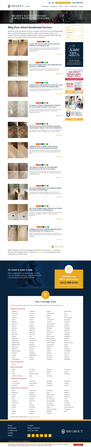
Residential (45, 6)
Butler (13, 369)
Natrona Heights (51, 342)
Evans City (32, 371)
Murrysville (49, 396)
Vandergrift (67, 403)
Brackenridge (15, 340)
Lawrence (31, 385)
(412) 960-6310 (77, 3)
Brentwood (14, 346)
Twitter (43, 41)
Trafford (66, 401)
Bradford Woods (16, 344)
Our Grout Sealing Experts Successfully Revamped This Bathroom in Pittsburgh (45, 189)
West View (67, 353)
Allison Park (15, 313)
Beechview (14, 328)
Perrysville (49, 357)
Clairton (31, 315)
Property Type (70, 30)
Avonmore (14, 401)
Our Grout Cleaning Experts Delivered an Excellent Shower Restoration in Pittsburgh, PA (45, 209)
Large (48, 317)
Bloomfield (14, 338)
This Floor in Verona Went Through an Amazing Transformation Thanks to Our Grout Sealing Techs (45, 127)
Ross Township (68, 317)
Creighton (31, 321)
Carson (13, 357)
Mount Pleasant (50, 394)
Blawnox (14, 336)
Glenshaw (31, 344)
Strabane (66, 383)
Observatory (50, 355)
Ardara (13, 398)
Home (10, 425)
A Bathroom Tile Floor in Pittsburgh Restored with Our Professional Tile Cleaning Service (45, 230)
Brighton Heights (16, 351)
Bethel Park (15, 334)
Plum (65, 313)
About (66, 6)
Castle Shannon (15, 359)
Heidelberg (32, 353)
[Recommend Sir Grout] (74, 108)
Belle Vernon (15, 403)
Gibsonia (31, 342)
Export (13, 413)
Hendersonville (33, 383)
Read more (59, 54)
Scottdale (49, 413)
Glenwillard (32, 346)
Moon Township (51, 336)
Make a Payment (33, 428)
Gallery (61, 6)
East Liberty (32, 328)
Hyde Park (32, 401)
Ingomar (49, 311)
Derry (13, 409)
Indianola (31, 359)
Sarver (48, 373)
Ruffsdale (49, 411)
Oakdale (49, 348)
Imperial (31, 357)
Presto (65, 315)
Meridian (49, 371)
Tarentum (66, 340)
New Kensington (51, 401)
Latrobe (31, 409)
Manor (48, 392)
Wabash (66, 346)
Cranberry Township (17, 376)
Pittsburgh (49, 359)
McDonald (49, 381)
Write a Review (49, 3)
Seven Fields (67, 369)
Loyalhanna (49, 390)
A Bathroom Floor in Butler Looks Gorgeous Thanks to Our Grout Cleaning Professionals (43, 147)
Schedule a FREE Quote (63, 2)
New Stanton (50, 403)
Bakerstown (15, 323)
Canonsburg (15, 381)
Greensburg (32, 394)
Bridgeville (14, 348)
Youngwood (67, 409)
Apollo (13, 396)
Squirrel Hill (67, 336)
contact (40, 252)
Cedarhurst (32, 311)
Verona (66, 344)
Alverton (14, 394)
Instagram (28, 435)
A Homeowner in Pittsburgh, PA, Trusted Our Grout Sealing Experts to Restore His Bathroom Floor (45, 86)
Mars (30, 376)
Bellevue (14, 330)
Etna (30, 336)
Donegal (14, 411)
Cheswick (31, 313)
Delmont (14, 407)
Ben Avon (14, 332)
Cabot (13, 371)
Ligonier (31, 413)
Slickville (66, 390)
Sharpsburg (67, 328)
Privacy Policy (48, 444)
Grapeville (31, 392)
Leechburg (32, 411)
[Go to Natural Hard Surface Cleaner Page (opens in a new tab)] (74, 81)
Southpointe (67, 381)
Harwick (31, 351)
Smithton (66, 392)
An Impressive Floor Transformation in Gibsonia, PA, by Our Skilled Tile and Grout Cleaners (44, 106)
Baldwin (14, 326)
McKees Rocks (50, 326)
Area (67, 27)
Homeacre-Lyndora (34, 373)
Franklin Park (32, 340)
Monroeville (50, 332)
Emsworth (31, 334)
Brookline (14, 353)
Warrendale (67, 348)
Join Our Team (32, 430)
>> (62, 246)
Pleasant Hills (67, 311)
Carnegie (14, 355)
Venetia (66, 385)
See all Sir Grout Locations (33, 416)
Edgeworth (32, 332)
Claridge (14, 405)
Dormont (31, 326)
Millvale (49, 330)
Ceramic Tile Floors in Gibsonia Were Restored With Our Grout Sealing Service (44, 44)
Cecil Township (15, 383)
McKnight (49, 328)
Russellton (66, 321)
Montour (49, 334)
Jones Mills (32, 407)
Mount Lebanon (51, 338)
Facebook (42, 41)
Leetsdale (49, 321)
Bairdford (14, 321)
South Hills (67, 330)
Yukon (65, 411)
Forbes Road (32, 390)
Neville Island (50, 344)
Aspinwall (14, 317)
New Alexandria (51, 398)
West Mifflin (67, 351)
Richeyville (49, 385)
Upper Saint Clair (68, 342)
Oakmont (49, 353)
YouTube (41, 435)
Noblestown (50, 346)
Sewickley (66, 323)
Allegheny (14, 311)
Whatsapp (45, 41)
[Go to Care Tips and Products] (74, 54)
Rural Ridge (67, 319)
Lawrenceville (50, 319)
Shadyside (66, 326)
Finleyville (14, 385)
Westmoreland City (69, 407)
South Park (67, 332)
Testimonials (73, 6)
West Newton (67, 405)
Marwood (49, 369)
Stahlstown (67, 396)
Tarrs (65, 398)
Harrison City (32, 396)
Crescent (31, 323)
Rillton (48, 407)
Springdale (67, 334)
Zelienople (66, 373)
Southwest (66, 394)
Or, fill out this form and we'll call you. (68, 285)
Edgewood (32, 330)
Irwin (30, 403)
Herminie (31, 398)
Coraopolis (32, 317)
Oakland (49, 351)
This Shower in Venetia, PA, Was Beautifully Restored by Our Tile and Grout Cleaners (43, 168)
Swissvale (66, 338)
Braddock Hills (15, 342)
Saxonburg (49, 376)
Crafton (31, 319)
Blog (51, 250)
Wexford (66, 355)
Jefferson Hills (50, 313)
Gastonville (32, 381)
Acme (13, 390)
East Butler (32, 369)
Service (68, 34)
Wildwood (66, 357)
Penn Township (50, 405)
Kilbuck (49, 315)
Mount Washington (51, 340)
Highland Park (32, 355)
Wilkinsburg (67, 359)
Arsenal (14, 315)
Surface (68, 37)
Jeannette (31, 405)
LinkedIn (45, 435)
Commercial (53, 6)
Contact (81, 6)
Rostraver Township (52, 409)
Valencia (66, 371)
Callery (13, 373)
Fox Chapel (32, 338)
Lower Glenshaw (51, 323)
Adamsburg (14, 392)
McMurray (49, 383)
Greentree (31, 348)
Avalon (13, 319)
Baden (13, 364)
